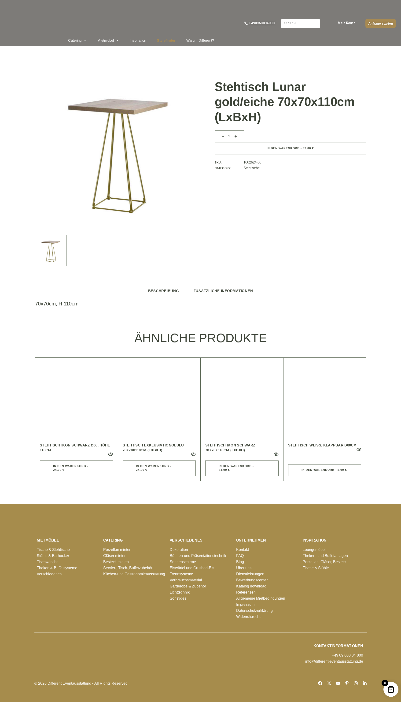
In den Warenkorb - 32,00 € (290, 148)
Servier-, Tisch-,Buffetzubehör (127, 568)
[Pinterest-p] (347, 683)
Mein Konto (347, 23)
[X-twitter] (329, 683)
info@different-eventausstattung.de (334, 661)
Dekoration (179, 550)
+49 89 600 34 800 (347, 655)
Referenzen (246, 592)
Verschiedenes (49, 574)
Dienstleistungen (250, 574)
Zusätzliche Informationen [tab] (223, 291)
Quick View (110, 454)
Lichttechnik (180, 592)
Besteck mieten (116, 562)
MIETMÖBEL (48, 540)
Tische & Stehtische (53, 550)
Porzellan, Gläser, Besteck (324, 562)
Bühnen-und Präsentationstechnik (198, 556)
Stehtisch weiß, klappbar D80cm (322, 445)
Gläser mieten (114, 556)
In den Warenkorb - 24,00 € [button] (70, 468)
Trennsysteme (181, 574)
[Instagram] (356, 683)
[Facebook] (320, 683)
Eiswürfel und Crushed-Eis (192, 568)
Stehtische (251, 168)
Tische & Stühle (316, 568)
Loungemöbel (314, 550)
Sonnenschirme (183, 562)
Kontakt (242, 550)
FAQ (240, 556)
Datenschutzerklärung (254, 611)
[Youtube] (338, 683)
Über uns (243, 568)
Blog (240, 562)
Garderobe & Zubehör (188, 586)
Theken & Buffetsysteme (57, 568)
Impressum (245, 604)
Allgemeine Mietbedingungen (260, 598)
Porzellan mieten (117, 550)
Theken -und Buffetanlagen (325, 556)
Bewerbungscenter (252, 580)
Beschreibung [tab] (163, 291)
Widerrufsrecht (248, 617)
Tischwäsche (48, 562)
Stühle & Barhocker (53, 556)
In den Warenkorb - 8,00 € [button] (324, 470)
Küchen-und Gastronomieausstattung (134, 574)
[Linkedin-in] (365, 683)
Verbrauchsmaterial (186, 580)
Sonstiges (178, 598)
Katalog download (251, 586)
